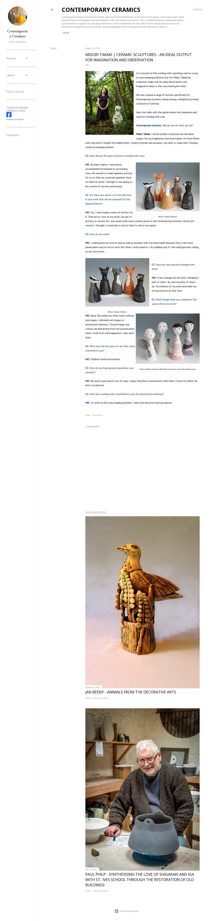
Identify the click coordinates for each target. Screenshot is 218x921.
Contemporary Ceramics (101, 10)
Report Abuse (15, 91)
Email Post (97, 415)
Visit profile (17, 42)
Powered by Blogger (129, 911)
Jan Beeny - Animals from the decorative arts (130, 692)
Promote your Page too (15, 119)
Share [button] (53, 48)
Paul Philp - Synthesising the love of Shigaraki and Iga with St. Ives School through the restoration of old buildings (139, 879)
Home (66, 32)
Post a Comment (100, 698)
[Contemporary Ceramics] (8, 116)
